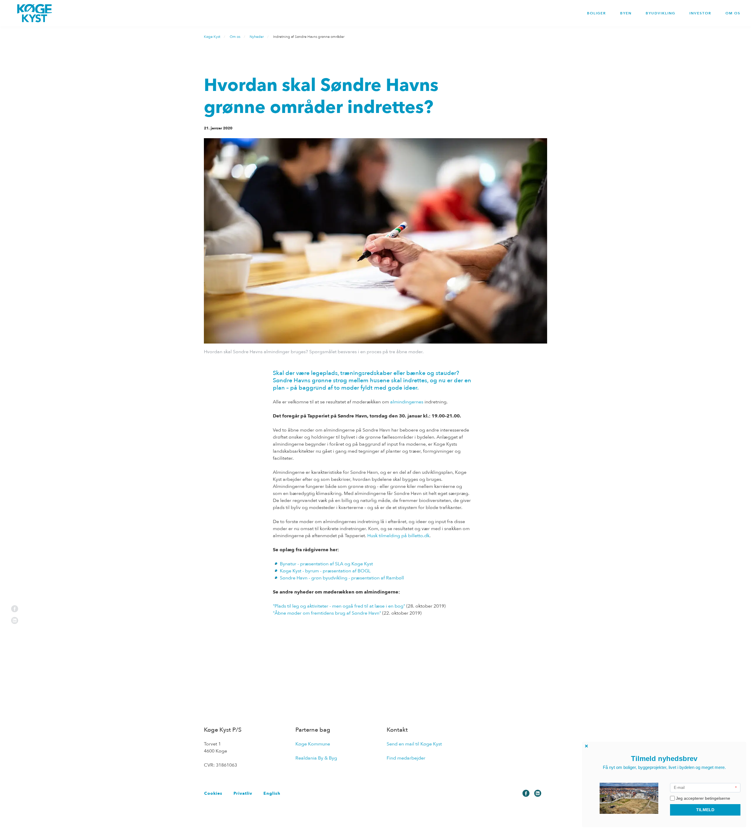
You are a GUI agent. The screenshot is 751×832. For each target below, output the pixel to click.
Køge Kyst (212, 36)
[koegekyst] (35, 13)
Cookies (213, 793)
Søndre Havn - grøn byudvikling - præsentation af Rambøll (342, 578)
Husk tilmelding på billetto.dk (398, 535)
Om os (732, 13)
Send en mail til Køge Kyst (414, 744)
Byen (626, 13)
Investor (700, 13)
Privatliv (243, 793)
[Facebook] (14, 608)
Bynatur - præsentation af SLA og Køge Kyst (326, 564)
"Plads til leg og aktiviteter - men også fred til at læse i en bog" (339, 606)
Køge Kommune (312, 744)
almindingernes (406, 402)
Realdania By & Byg (316, 758)
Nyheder (257, 36)
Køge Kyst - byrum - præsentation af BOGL (325, 571)
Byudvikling (660, 13)
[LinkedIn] (14, 620)
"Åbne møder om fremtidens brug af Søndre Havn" (327, 613)
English (271, 793)
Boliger (596, 13)
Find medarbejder (406, 758)
